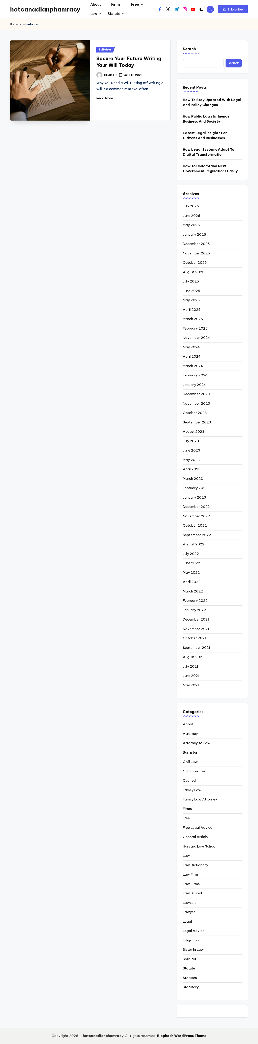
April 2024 (192, 356)
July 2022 (191, 553)
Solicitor (105, 49)
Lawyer (189, 912)
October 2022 (195, 525)
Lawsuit (189, 902)
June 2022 (191, 563)
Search (189, 49)
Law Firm (190, 874)
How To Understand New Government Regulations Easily (210, 168)
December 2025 (196, 244)
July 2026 (191, 206)
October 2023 (195, 413)
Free (186, 818)
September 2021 (196, 647)
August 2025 (193, 272)
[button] (233, 9)
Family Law (192, 790)
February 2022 (195, 600)
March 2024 (193, 366)
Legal (187, 921)
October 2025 (195, 262)
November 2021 (196, 629)
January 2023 (194, 497)
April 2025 (192, 309)
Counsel (189, 780)
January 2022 (194, 610)
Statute (189, 968)
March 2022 (193, 591)
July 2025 (191, 281)
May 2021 (191, 685)
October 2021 (194, 638)
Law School (192, 893)
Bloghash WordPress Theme (181, 1035)
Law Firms (191, 884)
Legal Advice (193, 930)
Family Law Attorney (200, 799)
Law (186, 855)
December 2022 (196, 506)
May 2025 (191, 300)
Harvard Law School (199, 846)
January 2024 (194, 384)
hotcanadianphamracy (45, 9)
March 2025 (193, 319)
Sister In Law (193, 949)
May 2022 (191, 572)
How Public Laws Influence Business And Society (206, 119)
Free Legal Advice (197, 827)
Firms (187, 809)
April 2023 (192, 469)
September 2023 (197, 422)
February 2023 (195, 488)
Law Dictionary (195, 865)
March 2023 (193, 478)
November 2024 (196, 337)
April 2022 (192, 582)
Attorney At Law (196, 743)
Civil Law (190, 761)
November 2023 (196, 403)
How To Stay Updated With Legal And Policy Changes (212, 102)
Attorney (190, 733)
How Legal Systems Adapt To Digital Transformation (208, 152)
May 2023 (191, 460)
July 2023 (191, 441)
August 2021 (193, 657)
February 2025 (195, 328)
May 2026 (191, 225)
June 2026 (191, 215)
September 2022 (197, 535)
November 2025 (196, 253)
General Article (195, 837)
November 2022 (196, 516)
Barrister (190, 752)
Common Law (194, 771)
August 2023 (193, 431)
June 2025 (191, 291)
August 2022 (193, 544)
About (188, 724)
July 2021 (190, 666)
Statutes (190, 978)
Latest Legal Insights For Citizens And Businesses (205, 135)
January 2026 (194, 234)
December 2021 (196, 619)
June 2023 (191, 450)
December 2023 (196, 394)
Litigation (191, 940)
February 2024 (195, 375)
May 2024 (191, 347)
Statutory (191, 987)
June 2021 (191, 675)
